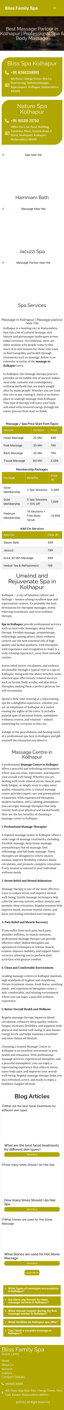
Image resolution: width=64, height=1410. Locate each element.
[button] (32, 1290)
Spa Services (32, 305)
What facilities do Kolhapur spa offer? (33, 1322)
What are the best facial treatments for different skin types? (31, 1147)
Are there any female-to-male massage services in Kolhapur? (28, 1301)
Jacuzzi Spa (32, 251)
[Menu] (54, 8)
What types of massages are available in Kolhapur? (33, 1290)
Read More (32, 1154)
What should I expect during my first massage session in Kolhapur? (32, 1312)
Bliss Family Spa (21, 8)
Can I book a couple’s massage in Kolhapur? (30, 1332)
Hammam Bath (32, 197)
